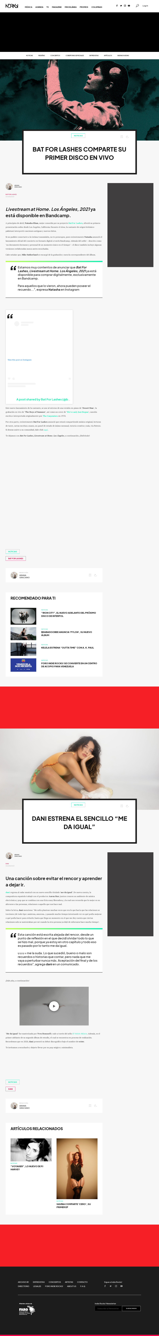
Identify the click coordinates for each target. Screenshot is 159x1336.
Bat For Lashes (11, 194)
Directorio (23, 1286)
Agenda (39, 7)
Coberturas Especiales (75, 55)
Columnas (96, 7)
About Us (71, 1286)
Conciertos (55, 55)
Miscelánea (71, 7)
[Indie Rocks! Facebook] (117, 6)
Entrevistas (94, 55)
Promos (84, 7)
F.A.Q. (83, 1286)
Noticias (29, 55)
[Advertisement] (79, 32)
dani (7, 864)
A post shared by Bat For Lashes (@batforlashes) (51, 399)
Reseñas (41, 55)
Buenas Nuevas (123, 55)
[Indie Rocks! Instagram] (125, 6)
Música (28, 7)
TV (47, 7)
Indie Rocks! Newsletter (105, 1303)
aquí (46, 429)
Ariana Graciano (18, 186)
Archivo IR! (23, 1282)
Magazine (57, 7)
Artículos (108, 55)
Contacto (82, 1282)
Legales (37, 1286)
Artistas (69, 1282)
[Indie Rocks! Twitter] (121, 6)
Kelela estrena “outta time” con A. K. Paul (67, 647)
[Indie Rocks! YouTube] (129, 6)
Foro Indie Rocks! (54, 1286)
